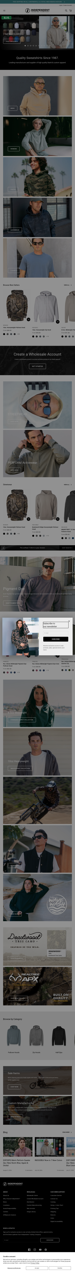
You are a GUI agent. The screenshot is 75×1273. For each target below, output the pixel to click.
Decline (60, 1268)
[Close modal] (69, 621)
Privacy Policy (34, 1263)
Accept (37, 1268)
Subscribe (56, 639)
